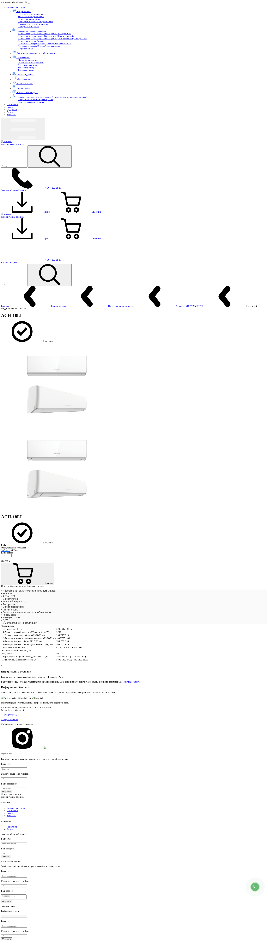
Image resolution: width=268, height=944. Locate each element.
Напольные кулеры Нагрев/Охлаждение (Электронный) (44, 33)
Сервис (10, 107)
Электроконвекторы (27, 65)
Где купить (12, 109)
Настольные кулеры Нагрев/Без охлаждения (39, 46)
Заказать (6, 857)
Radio (3, 545)
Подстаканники (25, 48)
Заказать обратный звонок (13, 190)
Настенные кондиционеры (30, 14)
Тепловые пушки (26, 70)
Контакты (11, 114)
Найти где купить (131, 682)
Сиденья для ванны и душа (31, 102)
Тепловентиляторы (27, 67)
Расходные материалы (28, 26)
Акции (10, 112)
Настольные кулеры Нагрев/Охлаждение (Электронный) (45, 43)
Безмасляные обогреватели (31, 62)
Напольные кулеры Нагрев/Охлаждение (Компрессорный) (46, 36)
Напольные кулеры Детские (31, 41)
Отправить (6, 792)
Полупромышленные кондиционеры (35, 21)
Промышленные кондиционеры (33, 24)
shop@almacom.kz (9, 719)
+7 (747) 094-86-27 (10, 715)
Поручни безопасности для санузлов (35, 99)
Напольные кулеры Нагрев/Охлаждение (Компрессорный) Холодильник (52, 38)
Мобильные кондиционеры (31, 16)
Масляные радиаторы (28, 60)
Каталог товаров (9, 262)
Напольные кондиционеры (31, 19)
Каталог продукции (16, 7)
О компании (12, 104)
